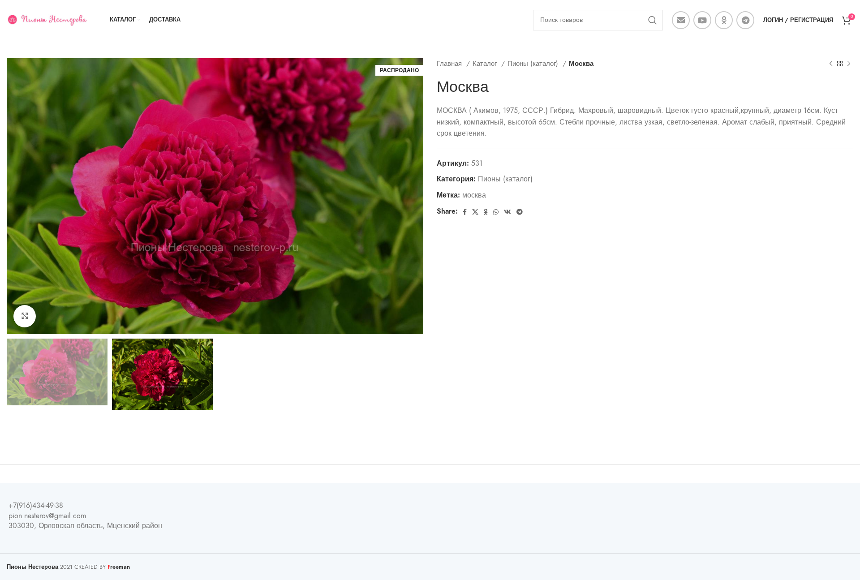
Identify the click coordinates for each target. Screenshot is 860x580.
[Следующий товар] (848, 63)
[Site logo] (47, 20)
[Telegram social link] (745, 20)
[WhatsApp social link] (495, 212)
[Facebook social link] (464, 212)
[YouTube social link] (702, 20)
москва (474, 195)
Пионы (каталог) (533, 63)
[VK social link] (507, 212)
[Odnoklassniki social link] (724, 20)
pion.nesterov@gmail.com (47, 516)
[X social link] (475, 212)
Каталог (486, 63)
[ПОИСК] (652, 20)
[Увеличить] (24, 316)
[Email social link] (681, 20)
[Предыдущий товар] (830, 63)
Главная (450, 63)
